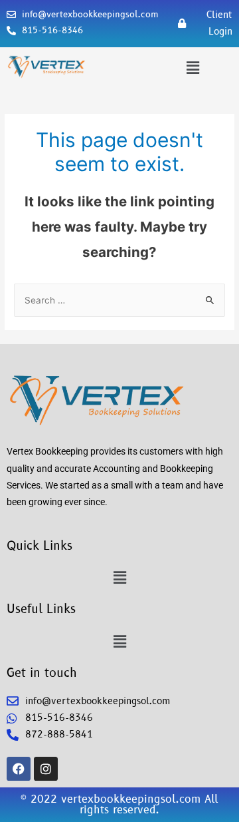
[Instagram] (46, 769)
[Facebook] (19, 769)
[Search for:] (119, 300)
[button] (192, 67)
